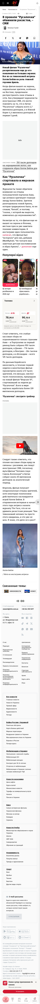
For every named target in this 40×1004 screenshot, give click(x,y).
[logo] (14, 3)
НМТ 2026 (9, 839)
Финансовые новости (14, 788)
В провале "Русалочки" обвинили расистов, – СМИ (28, 9)
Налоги (9, 794)
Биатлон (9, 881)
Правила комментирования (28, 653)
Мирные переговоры (14, 731)
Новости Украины (12, 703)
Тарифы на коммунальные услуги (18, 791)
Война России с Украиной (17, 722)
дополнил (26, 246)
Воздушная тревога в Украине (17, 734)
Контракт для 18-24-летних (16, 763)
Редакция (6, 646)
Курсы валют (11, 785)
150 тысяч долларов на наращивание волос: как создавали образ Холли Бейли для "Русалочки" (20, 166)
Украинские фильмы (13, 811)
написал (7, 235)
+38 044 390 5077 (28, 609)
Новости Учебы (13, 827)
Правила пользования (10, 666)
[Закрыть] (36, 982)
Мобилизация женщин (14, 760)
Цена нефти (10, 782)
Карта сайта (26, 679)
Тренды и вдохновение (14, 862)
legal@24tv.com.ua (28, 973)
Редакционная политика (8, 650)
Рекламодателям (8, 662)
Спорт (8, 869)
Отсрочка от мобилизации (16, 766)
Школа (8, 836)
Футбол (9, 875)
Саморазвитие (11, 842)
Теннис (9, 878)
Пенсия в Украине (13, 797)
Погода (9, 715)
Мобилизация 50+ (12, 757)
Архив (24, 675)
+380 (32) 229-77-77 (15, 971)
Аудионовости (11, 712)
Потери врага (11, 744)
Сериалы (9, 820)
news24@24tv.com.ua (10, 609)
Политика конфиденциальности (10, 670)
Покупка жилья (11, 859)
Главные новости (12, 700)
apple (24, 931)
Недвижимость (12, 853)
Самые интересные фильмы (16, 808)
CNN (13, 32)
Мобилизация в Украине (16, 751)
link (22, 618)
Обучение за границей (14, 845)
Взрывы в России (12, 740)
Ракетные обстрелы (13, 725)
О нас (4, 642)
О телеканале (7, 655)
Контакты (25, 663)
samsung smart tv (24, 937)
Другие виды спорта (13, 884)
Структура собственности (27, 671)
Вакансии (25, 666)
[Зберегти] (34, 38)
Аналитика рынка (12, 856)
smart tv (9, 937)
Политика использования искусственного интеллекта (8, 677)
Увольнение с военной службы (17, 754)
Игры (23, 683)
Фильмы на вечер (12, 814)
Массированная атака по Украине (18, 737)
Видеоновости (11, 709)
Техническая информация (26, 658)
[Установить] (20, 987)
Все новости (11, 697)
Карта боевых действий (15, 728)
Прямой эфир (11, 706)
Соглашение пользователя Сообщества (26, 647)
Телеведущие (7, 658)
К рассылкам (14, 916)
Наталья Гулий (13, 28)
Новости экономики (14, 779)
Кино (4, 9)
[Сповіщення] (37, 3)
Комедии (9, 817)
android (9, 931)
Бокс (8, 872)
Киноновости (13, 9)
